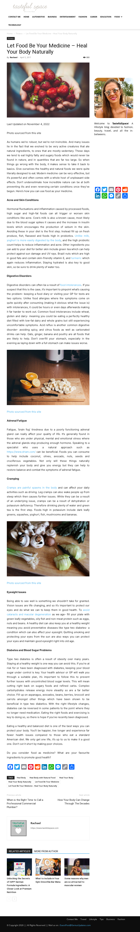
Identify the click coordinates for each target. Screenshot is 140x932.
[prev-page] (9, 899)
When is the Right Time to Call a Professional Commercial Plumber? (25, 803)
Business (52, 16)
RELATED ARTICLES (19, 851)
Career (93, 16)
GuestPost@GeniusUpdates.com (75, 925)
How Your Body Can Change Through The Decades (73, 801)
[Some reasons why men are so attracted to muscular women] (76, 867)
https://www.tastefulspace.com (45, 828)
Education (105, 16)
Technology (14, 25)
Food (117, 16)
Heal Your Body (66, 777)
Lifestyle (93, 919)
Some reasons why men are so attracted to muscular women (76, 882)
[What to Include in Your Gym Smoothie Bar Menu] (48, 867)
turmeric (76, 258)
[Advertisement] (113, 54)
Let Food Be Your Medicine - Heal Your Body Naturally (32, 786)
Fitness (19, 33)
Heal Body (21, 777)
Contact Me (14, 16)
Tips (102, 919)
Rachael (13, 57)
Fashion (83, 16)
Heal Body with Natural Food (42, 777)
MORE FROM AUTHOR (46, 851)
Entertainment (67, 16)
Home (26, 16)
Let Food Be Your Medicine (47, 781)
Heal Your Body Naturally (19, 781)
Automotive (38, 16)
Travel (83, 919)
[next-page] (14, 899)
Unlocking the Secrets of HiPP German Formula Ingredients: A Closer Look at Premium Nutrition (19, 885)
